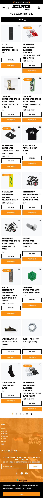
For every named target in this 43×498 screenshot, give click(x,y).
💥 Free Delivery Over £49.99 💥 (21, 2)
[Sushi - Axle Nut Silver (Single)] (32, 327)
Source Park (4, 431)
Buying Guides (4, 434)
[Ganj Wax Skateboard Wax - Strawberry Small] (32, 276)
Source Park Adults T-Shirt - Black (30, 148)
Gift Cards (3, 439)
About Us (3, 428)
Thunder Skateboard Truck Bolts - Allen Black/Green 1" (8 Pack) (32, 101)
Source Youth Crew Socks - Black (9, 385)
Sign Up (35, 466)
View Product (11, 65)
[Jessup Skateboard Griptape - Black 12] (11, 33)
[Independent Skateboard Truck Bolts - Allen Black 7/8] (11, 227)
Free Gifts (3, 441)
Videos (2, 444)
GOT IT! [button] (21, 494)
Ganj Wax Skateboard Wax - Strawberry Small (32, 290)
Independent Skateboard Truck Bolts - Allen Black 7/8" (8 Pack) (11, 243)
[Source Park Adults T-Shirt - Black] (32, 134)
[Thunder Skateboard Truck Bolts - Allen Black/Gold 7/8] (11, 85)
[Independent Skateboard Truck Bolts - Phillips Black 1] (32, 180)
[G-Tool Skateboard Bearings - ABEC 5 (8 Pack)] (32, 227)
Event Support (4, 436)
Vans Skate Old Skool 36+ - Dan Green (9, 341)
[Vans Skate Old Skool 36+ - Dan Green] (11, 327)
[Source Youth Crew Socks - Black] (11, 371)
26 (27, 414)
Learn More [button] (27, 488)
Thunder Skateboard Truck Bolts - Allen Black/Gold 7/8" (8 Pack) (11, 101)
